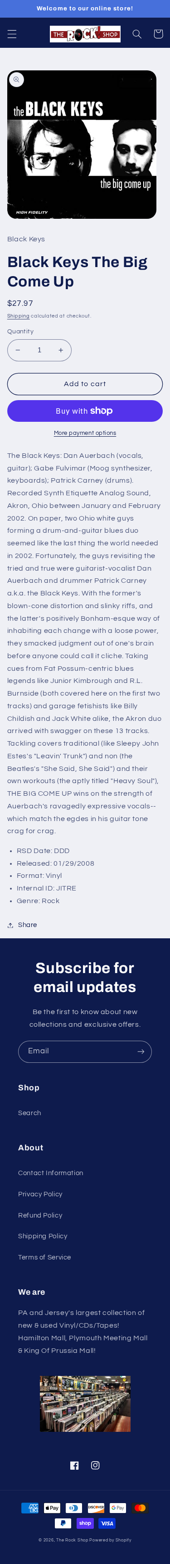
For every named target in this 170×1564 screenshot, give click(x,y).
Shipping (18, 316)
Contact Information (50, 1173)
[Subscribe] (141, 1052)
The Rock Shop (72, 1540)
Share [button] (27, 925)
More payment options (85, 433)
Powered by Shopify (110, 1540)
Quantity (20, 331)
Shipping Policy (42, 1236)
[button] (11, 33)
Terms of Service (44, 1257)
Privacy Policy (40, 1194)
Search (29, 1113)
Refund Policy (40, 1215)
